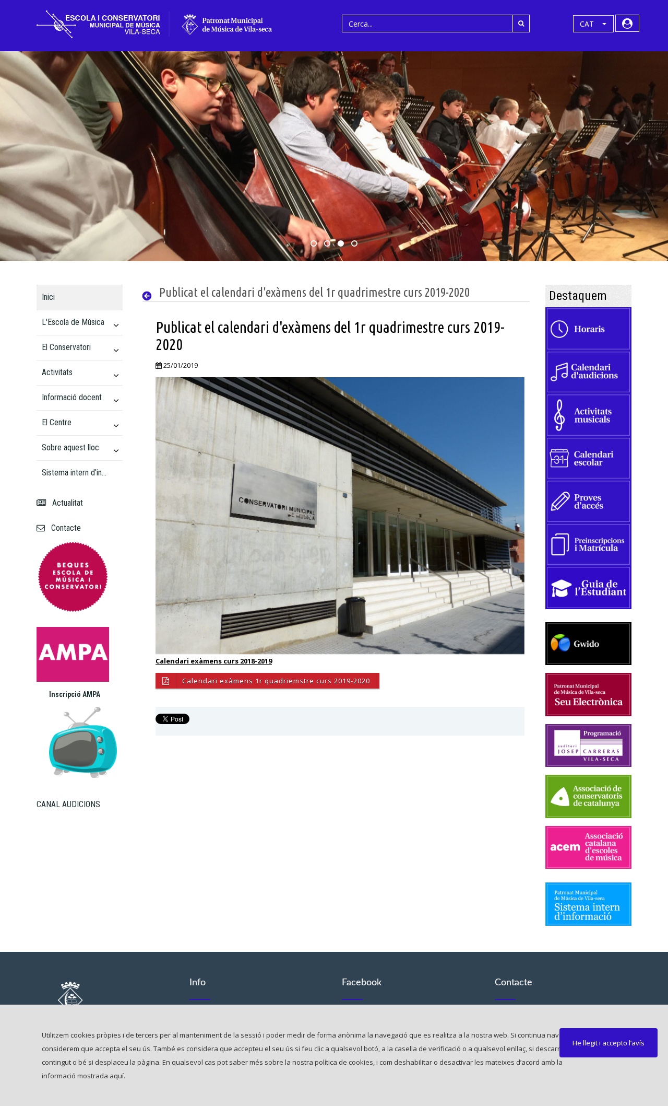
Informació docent (72, 397)
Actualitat (65, 503)
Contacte (64, 528)
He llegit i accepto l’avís (608, 1042)
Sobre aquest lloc (70, 447)
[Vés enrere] (149, 296)
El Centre (56, 422)
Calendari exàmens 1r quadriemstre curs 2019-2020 (276, 680)
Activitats (57, 372)
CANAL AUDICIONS (68, 804)
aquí (117, 1075)
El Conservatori (66, 347)
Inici (48, 297)
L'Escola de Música (73, 322)
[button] (593, 24)
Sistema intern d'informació (75, 473)
